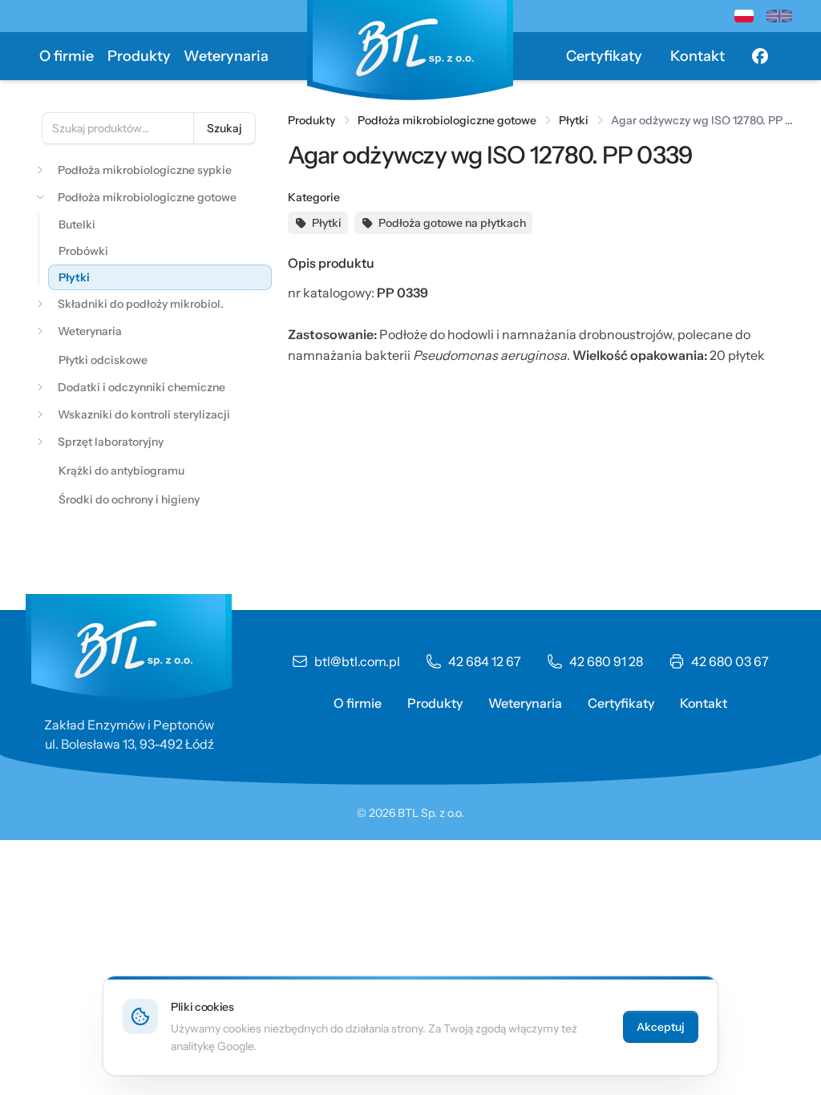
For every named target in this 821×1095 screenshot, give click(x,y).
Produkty (139, 56)
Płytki (573, 120)
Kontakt (697, 56)
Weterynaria (226, 56)
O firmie (66, 56)
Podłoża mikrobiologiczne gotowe (447, 120)
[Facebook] (760, 56)
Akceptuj (661, 1027)
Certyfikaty (604, 56)
